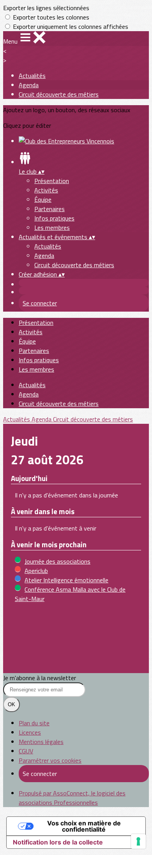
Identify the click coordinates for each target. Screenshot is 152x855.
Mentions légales (41, 741)
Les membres (52, 227)
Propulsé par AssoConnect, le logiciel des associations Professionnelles (72, 797)
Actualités (32, 75)
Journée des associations (57, 561)
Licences (30, 732)
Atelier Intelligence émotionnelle (66, 580)
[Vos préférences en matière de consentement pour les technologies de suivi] (138, 841)
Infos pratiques (54, 218)
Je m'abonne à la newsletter (39, 677)
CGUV (26, 751)
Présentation (51, 180)
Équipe (42, 199)
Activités (46, 190)
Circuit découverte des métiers (59, 94)
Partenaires (49, 208)
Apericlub (36, 570)
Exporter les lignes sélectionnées (46, 7)
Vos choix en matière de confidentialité (84, 826)
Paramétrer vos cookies (50, 760)
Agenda (29, 85)
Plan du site (34, 723)
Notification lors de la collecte (58, 842)
